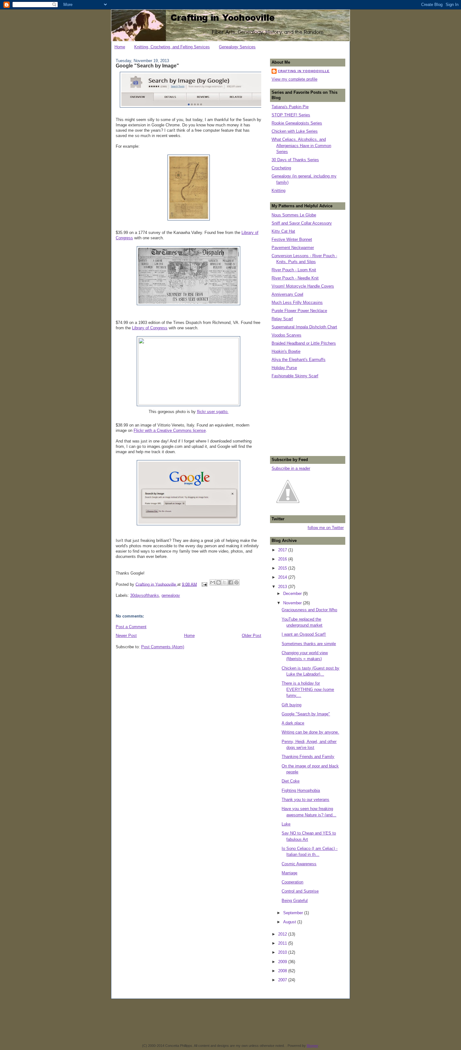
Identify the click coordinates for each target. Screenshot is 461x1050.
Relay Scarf (282, 318)
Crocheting (281, 168)
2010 (283, 952)
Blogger (312, 1045)
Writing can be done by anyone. (310, 732)
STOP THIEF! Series (291, 115)
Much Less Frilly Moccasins (297, 302)
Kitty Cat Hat (283, 231)
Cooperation (292, 882)
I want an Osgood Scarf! (304, 634)
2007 (283, 980)
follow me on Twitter (326, 527)
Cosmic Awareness (299, 864)
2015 (283, 568)
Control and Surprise (300, 891)
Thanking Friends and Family (308, 756)
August (290, 922)
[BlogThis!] (218, 582)
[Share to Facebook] (230, 582)
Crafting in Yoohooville (304, 71)
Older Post (251, 635)
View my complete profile (294, 79)
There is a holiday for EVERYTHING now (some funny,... (308, 689)
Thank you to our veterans (305, 799)
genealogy (171, 595)
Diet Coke (290, 781)
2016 (283, 559)
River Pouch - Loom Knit (294, 270)
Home (119, 47)
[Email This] (212, 582)
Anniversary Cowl (287, 294)
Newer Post (126, 635)
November (293, 603)
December (293, 593)
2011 (283, 943)
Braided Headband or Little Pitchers (304, 343)
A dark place (293, 723)
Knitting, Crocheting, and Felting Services (172, 47)
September (293, 912)
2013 (283, 586)
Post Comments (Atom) (162, 646)
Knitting (278, 190)
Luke (286, 824)
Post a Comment (131, 626)
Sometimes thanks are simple (309, 643)
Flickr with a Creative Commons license (170, 430)
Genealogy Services (237, 47)
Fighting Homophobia (301, 790)
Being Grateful (295, 900)
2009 (283, 961)
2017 (283, 550)
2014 (283, 577)
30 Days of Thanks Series (295, 159)
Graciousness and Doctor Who (309, 609)
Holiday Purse (284, 367)
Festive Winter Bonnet (292, 239)
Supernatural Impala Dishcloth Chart (304, 327)
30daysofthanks (144, 595)
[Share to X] (224, 582)
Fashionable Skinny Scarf (295, 376)
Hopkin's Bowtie (286, 351)
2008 (283, 970)
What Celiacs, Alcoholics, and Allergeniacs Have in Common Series (301, 145)
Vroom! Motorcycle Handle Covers (303, 286)
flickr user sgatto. (213, 411)
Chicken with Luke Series (295, 131)
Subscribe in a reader (291, 468)
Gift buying (291, 705)
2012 (283, 934)
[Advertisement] (303, 416)
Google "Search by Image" (306, 714)
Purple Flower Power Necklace (299, 310)
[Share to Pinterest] (236, 582)
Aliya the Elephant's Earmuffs (299, 359)
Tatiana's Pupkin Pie (290, 106)
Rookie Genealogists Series (297, 123)
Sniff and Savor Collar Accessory (302, 223)
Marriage (289, 873)
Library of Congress (149, 328)
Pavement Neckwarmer (293, 247)
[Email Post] (204, 584)
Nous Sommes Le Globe (294, 215)
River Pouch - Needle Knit (295, 278)
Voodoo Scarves (286, 335)
